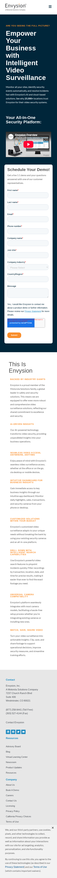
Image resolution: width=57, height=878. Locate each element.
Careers (10, 795)
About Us (10, 785)
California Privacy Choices (18, 816)
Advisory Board (13, 746)
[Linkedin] (8, 732)
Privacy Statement (14, 867)
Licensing (10, 806)
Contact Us (11, 800)
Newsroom (11, 762)
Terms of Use (12, 821)
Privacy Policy (13, 811)
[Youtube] (23, 732)
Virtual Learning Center (17, 757)
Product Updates (14, 767)
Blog (8, 751)
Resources (11, 772)
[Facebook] (13, 732)
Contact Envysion (15, 722)
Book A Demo (12, 790)
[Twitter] (18, 732)
